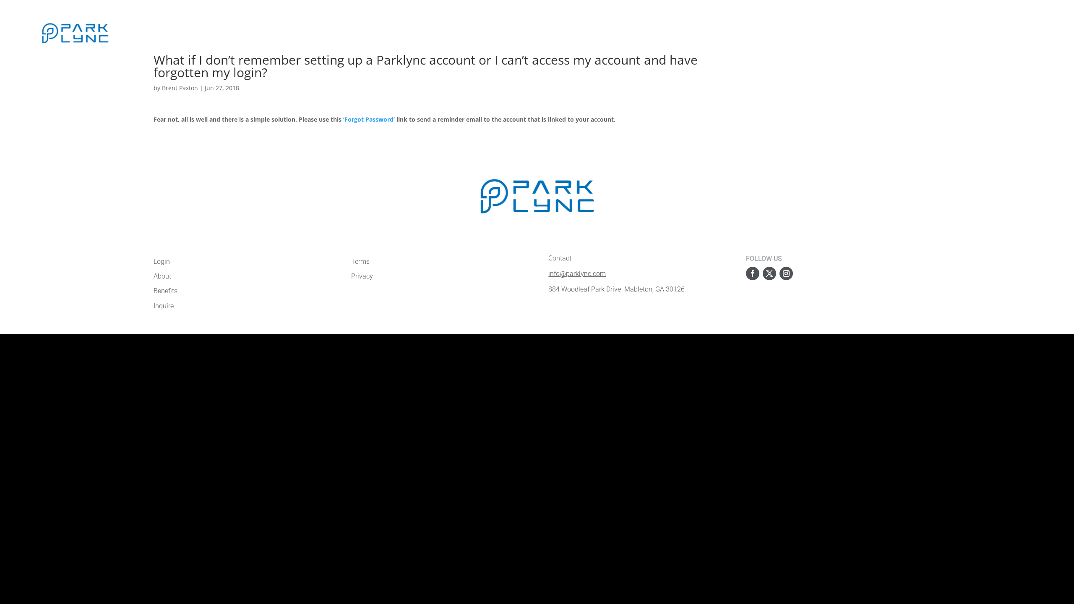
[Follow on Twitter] (769, 273)
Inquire (212, 33)
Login (1019, 32)
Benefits (183, 33)
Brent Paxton (180, 88)
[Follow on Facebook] (752, 273)
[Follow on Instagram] (786, 273)
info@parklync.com (577, 274)
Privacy (362, 276)
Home (129, 33)
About (154, 33)
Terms (360, 262)
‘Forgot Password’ (369, 119)
